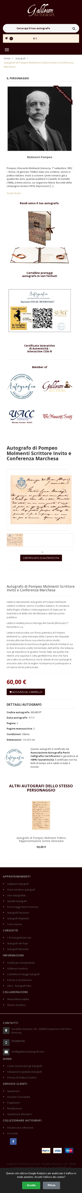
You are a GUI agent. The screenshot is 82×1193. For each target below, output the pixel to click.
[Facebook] (13, 1141)
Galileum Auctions (17, 968)
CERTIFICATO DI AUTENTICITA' (41, 557)
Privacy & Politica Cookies (22, 1077)
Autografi (20, 58)
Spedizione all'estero (19, 1114)
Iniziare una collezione (20, 1127)
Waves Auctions (16, 1005)
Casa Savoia (14, 924)
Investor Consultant (18, 1097)
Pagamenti (13, 1102)
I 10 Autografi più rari (19, 937)
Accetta (31, 1185)
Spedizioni (13, 1091)
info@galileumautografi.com (27, 1051)
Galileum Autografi (18, 884)
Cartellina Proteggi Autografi (23, 974)
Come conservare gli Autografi (24, 1066)
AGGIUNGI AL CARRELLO (27, 691)
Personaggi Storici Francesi (22, 907)
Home (7, 58)
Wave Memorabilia (18, 999)
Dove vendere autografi (21, 889)
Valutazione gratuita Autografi (24, 1071)
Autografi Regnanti (18, 918)
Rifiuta (51, 1185)
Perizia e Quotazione (19, 980)
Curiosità (12, 1133)
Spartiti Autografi (17, 901)
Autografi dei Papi (17, 943)
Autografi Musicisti (17, 949)
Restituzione (14, 1108)
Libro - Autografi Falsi (19, 985)
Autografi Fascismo (18, 912)
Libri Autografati (16, 895)
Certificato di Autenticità (21, 962)
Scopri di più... (15, 193)
